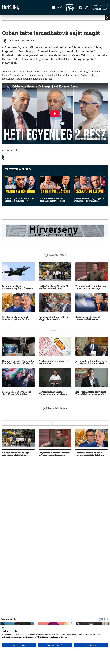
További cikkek (57, 408)
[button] (57, 7)
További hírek (57, 255)
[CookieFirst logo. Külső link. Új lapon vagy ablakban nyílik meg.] (3, 628)
